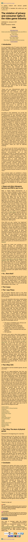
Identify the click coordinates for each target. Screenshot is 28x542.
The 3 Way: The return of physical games (14, 40)
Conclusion (14, 41)
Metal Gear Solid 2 (6, 417)
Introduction (14, 30)
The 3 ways (14, 36)
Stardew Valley (5, 425)
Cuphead (3, 416)
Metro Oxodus (5, 424)
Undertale (3, 409)
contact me (4, 9)
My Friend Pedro (5, 418)
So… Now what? (14, 34)
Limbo (3, 421)
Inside (3, 420)
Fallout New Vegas (6, 413)
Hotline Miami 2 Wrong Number (9, 408)
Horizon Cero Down (6, 422)
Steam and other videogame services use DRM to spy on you (14, 32)
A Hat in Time (4, 410)
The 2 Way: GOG (14, 38)
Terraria (3, 426)
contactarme (4, 7)
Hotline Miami (5, 407)
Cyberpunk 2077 (5, 412)
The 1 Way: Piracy (14, 37)
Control (3, 414)
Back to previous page (8, 3)
